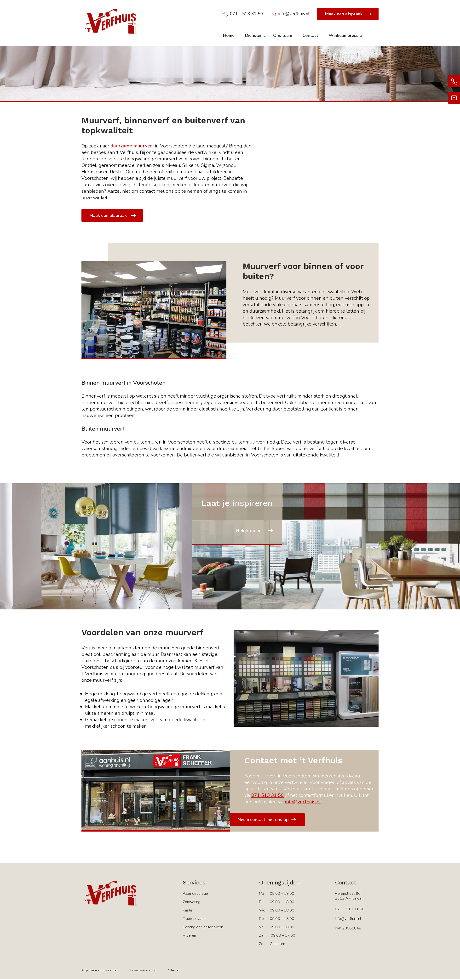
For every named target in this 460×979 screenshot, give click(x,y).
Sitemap (174, 970)
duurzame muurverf (132, 146)
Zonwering (191, 902)
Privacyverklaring (143, 970)
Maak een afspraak (343, 14)
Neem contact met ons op (263, 819)
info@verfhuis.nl (294, 14)
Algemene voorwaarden (99, 970)
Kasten (188, 910)
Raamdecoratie (195, 893)
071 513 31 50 (267, 795)
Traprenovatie (194, 918)
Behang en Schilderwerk (203, 927)
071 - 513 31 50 (246, 14)
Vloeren (189, 935)
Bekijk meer (248, 530)
